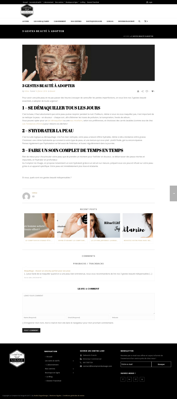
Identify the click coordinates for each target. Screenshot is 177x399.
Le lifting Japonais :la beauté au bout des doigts (105, 240)
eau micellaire (76, 120)
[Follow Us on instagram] (135, 379)
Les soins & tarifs (41, 21)
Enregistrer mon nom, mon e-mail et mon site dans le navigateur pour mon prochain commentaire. (69, 322)
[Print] (138, 91)
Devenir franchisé (126, 21)
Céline (26, 91)
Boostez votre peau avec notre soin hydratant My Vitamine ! (138, 240)
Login (150, 2)
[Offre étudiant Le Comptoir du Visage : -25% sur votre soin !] (72, 225)
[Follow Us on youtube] (142, 379)
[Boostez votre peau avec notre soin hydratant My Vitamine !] (138, 225)
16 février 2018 (41, 91)
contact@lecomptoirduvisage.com (97, 366)
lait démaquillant (55, 120)
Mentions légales (55, 396)
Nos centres (76, 21)
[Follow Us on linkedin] (129, 379)
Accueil (25, 21)
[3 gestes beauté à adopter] (88, 63)
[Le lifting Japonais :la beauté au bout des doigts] (105, 225)
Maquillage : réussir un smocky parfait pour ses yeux (47, 271)
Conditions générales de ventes (73, 396)
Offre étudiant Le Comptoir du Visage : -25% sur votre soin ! (72, 240)
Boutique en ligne (94, 21)
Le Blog (110, 21)
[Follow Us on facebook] (123, 379)
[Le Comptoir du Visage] (27, 11)
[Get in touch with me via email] (33, 197)
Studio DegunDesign (41, 396)
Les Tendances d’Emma (32, 123)
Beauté (52, 91)
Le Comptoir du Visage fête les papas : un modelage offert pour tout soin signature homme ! (39, 240)
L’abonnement (60, 21)
